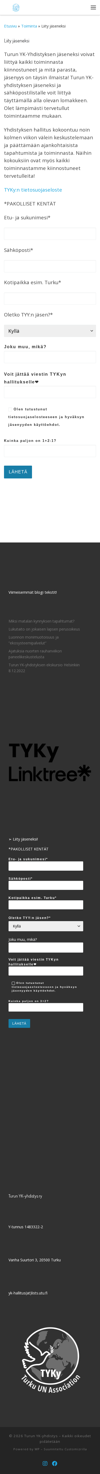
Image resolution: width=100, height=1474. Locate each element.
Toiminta (29, 26)
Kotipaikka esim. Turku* (33, 898)
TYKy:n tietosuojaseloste (33, 189)
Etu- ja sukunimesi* (28, 859)
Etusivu (10, 26)
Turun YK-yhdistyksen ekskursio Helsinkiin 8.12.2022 (44, 667)
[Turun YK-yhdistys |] (16, 7)
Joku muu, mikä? (25, 346)
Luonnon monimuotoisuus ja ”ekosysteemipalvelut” (34, 640)
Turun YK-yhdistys (41, 1435)
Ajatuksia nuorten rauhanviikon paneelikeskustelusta (35, 653)
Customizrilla (76, 1449)
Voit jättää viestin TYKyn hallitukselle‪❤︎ (35, 378)
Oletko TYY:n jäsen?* (30, 918)
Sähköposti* (21, 878)
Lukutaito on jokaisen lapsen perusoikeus (44, 629)
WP (37, 1449)
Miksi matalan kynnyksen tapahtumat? (41, 621)
